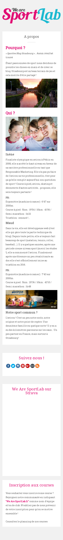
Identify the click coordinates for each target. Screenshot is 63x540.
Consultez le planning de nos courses (27, 521)
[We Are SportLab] (31, 15)
